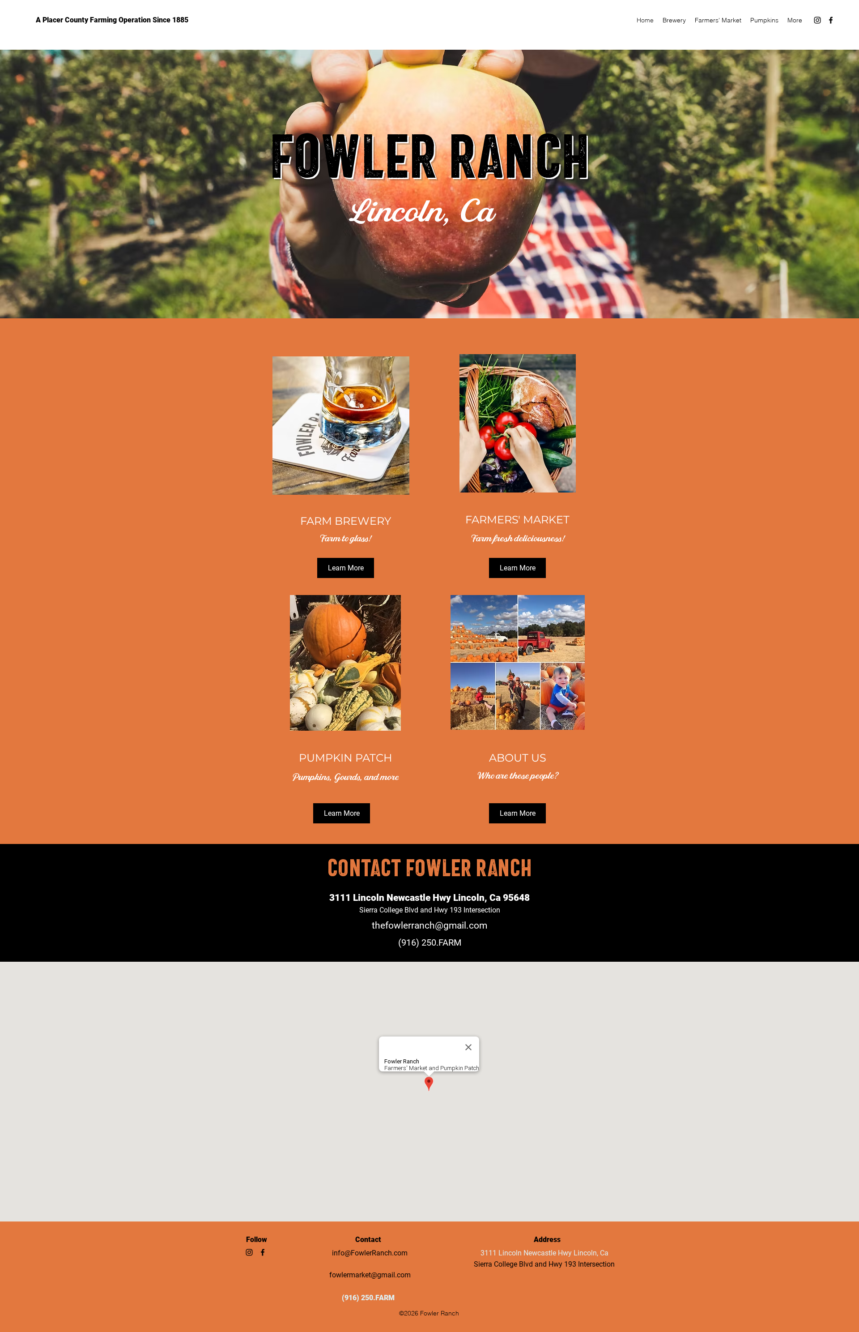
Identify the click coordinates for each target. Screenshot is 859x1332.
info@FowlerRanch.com (370, 1253)
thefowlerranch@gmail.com (429, 925)
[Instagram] (817, 20)
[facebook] (830, 20)
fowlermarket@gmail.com (370, 1275)
